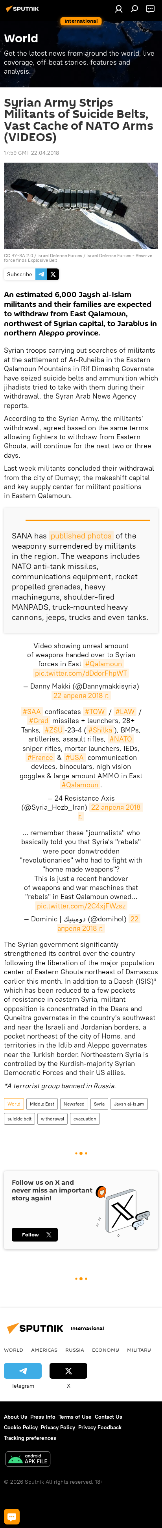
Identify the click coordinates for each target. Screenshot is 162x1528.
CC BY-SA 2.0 (18, 255)
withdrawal (52, 1119)
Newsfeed (74, 1104)
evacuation (85, 1119)
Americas (44, 1349)
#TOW (95, 711)
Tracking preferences (30, 1437)
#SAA (32, 711)
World (13, 1104)
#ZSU (54, 729)
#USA (75, 757)
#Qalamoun (103, 663)
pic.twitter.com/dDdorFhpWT (81, 673)
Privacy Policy (58, 1427)
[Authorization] (119, 8)
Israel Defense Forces (59, 255)
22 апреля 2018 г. (81, 695)
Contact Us (108, 1416)
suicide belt (19, 1119)
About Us (15, 1416)
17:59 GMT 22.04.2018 (31, 152)
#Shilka (100, 729)
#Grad (38, 720)
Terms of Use (75, 1416)
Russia (74, 1349)
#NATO (121, 738)
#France (40, 757)
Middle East (42, 1104)
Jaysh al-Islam (129, 1104)
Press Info (42, 1416)
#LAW (125, 711)
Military (139, 1349)
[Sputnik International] (23, 11)
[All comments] (12, 1516)
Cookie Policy (21, 1427)
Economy (105, 1349)
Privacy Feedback (100, 1427)
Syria (99, 1104)
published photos (81, 535)
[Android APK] (28, 1460)
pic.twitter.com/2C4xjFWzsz (81, 905)
